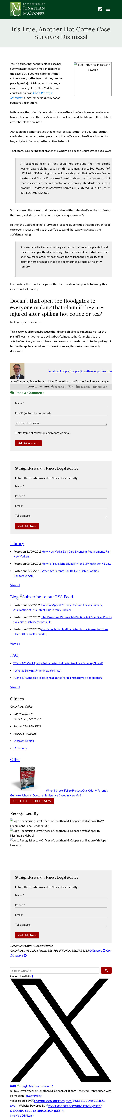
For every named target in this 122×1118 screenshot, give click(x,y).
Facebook (59, 386)
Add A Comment (28, 443)
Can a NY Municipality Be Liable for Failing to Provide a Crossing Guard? (58, 663)
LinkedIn (84, 386)
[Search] (106, 970)
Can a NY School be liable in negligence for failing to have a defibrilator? (57, 677)
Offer (15, 759)
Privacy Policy (32, 1095)
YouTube (101, 386)
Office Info (96, 950)
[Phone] (100, 9)
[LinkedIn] (11, 1086)
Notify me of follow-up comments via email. (44, 433)
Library (17, 543)
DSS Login (28, 1115)
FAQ (14, 655)
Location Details (23, 740)
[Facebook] (33, 976)
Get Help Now (27, 526)
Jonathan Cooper (58, 371)
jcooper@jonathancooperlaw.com (91, 371)
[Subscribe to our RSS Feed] (46, 596)
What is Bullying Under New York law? (37, 670)
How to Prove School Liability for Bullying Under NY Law (76, 563)
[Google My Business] (34, 1086)
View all (15, 585)
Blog (14, 596)
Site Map (15, 1115)
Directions (20, 748)
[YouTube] (15, 1086)
